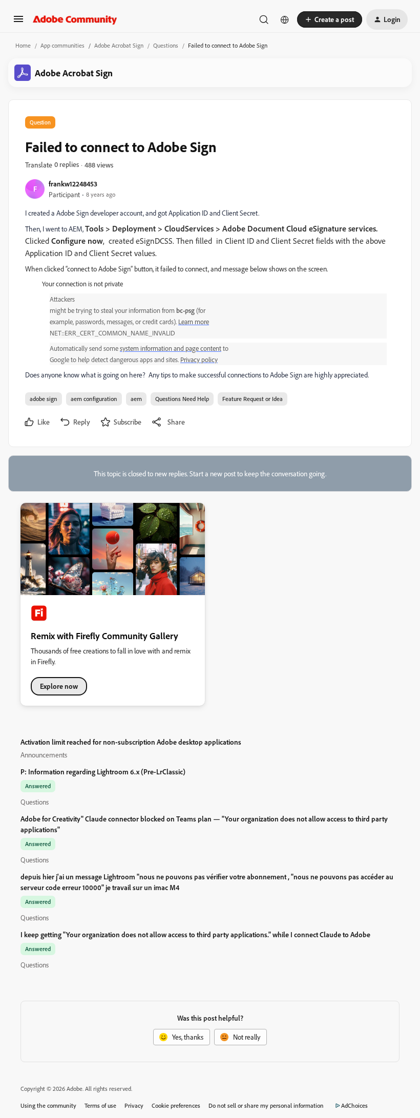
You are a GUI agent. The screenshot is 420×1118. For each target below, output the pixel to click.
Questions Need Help (182, 399)
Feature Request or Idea (252, 399)
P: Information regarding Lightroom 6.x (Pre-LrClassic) (102, 771)
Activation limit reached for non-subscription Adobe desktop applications (130, 741)
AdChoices (354, 1105)
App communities (62, 45)
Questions (165, 45)
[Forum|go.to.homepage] (75, 19)
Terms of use (100, 1105)
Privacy (133, 1105)
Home (23, 45)
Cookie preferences (176, 1105)
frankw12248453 (73, 183)
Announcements (43, 754)
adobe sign (43, 399)
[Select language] (285, 19)
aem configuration (94, 399)
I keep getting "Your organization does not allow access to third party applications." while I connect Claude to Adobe (195, 934)
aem (136, 399)
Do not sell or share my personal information (266, 1105)
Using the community (48, 1105)
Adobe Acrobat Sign (118, 45)
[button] (18, 22)
